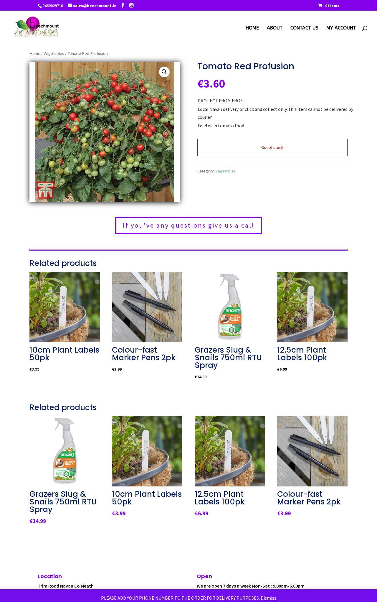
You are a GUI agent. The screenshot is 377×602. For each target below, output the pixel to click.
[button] (164, 72)
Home (252, 28)
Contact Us (304, 28)
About (274, 28)
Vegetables (54, 53)
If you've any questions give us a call (188, 225)
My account (341, 28)
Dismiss (268, 598)
